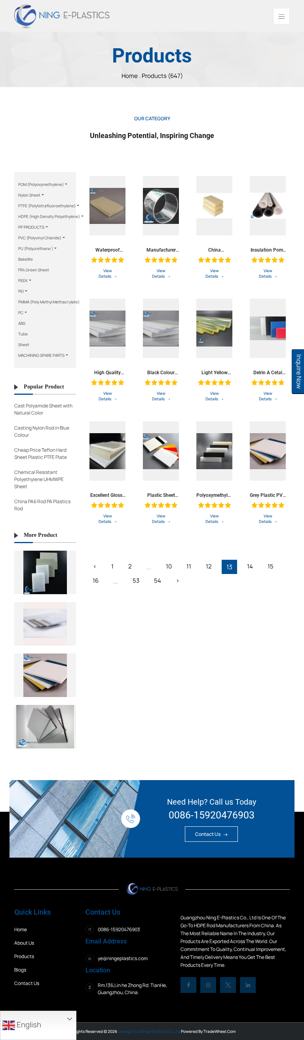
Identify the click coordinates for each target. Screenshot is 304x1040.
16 (96, 580)
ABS (21, 323)
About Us (24, 943)
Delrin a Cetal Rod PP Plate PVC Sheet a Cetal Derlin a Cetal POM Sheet (268, 372)
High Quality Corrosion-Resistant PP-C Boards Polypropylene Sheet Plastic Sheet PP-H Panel (107, 372)
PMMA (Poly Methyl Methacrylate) (49, 302)
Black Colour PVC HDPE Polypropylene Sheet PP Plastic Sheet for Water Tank (161, 372)
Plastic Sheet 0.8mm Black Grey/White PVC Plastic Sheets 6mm (161, 495)
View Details (105, 273)
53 (136, 580)
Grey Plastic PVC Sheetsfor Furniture (268, 495)
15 (271, 566)
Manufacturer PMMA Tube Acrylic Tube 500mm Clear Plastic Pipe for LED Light (161, 250)
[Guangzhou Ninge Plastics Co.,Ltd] (62, 15)
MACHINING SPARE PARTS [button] (41, 355)
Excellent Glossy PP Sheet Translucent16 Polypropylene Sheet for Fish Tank (107, 495)
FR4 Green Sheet (33, 270)
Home (20, 929)
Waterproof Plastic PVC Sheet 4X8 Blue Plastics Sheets (107, 250)
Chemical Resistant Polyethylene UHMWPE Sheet (39, 479)
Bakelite (25, 259)
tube (23, 334)
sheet (23, 344)
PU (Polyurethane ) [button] (35, 248)
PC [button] (20, 312)
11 (188, 566)
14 (250, 566)
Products (24, 956)
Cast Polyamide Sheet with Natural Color (43, 409)
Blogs (20, 969)
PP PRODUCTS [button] (31, 227)
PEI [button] (21, 291)
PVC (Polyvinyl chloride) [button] (39, 238)
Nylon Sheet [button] (29, 195)
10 (169, 566)
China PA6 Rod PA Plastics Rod (42, 505)
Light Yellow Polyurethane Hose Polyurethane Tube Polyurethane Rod (214, 372)
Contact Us (208, 834)
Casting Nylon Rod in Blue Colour (41, 431)
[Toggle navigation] (281, 16)
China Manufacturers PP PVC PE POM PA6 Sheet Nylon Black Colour (214, 250)
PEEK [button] (23, 280)
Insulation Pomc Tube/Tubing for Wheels (268, 250)
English (28, 1024)
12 (209, 566)
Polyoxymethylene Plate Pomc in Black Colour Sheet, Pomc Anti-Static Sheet (214, 495)
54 (157, 580)
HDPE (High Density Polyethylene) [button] (49, 216)
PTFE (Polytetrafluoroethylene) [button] (47, 205)
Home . (132, 76)
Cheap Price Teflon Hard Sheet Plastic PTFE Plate (40, 453)
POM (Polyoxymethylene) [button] (41, 184)
